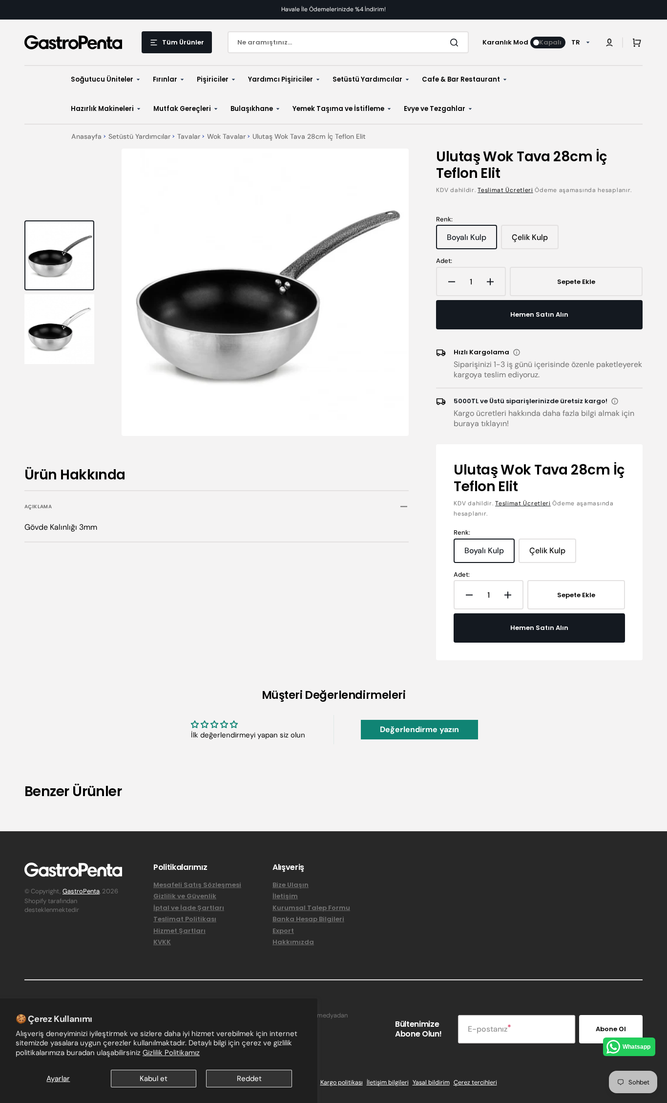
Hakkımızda (293, 942)
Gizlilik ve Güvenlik (184, 896)
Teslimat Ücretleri (505, 190)
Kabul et (153, 1078)
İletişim (285, 896)
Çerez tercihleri (475, 1082)
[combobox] (348, 42)
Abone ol (611, 1029)
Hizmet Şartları (179, 930)
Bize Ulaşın (290, 885)
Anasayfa (86, 136)
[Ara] (456, 42)
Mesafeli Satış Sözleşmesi (197, 885)
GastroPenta (81, 891)
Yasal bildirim (431, 1082)
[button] (609, 42)
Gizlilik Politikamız (171, 1053)
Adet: (444, 261)
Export (283, 930)
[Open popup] (516, 352)
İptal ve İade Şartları (188, 907)
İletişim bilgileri (388, 1082)
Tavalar (188, 136)
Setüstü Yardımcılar (139, 136)
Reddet (249, 1078)
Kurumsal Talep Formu (311, 907)
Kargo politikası (341, 1082)
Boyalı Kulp (470, 240)
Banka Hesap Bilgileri (308, 919)
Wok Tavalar (226, 136)
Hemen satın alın (539, 314)
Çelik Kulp (535, 240)
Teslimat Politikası (184, 919)
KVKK (162, 942)
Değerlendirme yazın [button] (419, 729)
